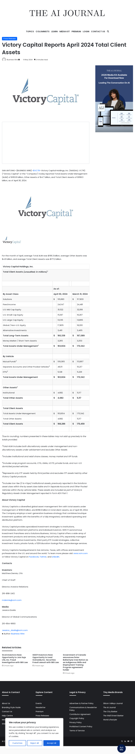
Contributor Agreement (80, 714)
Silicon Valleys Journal (113, 703)
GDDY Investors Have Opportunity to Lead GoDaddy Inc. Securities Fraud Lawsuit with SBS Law (45, 659)
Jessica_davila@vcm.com (15, 630)
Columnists (42, 31)
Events (39, 703)
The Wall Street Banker (113, 715)
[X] (122, 741)
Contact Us (98, 31)
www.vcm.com (80, 553)
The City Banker (110, 711)
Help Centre (7, 715)
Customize (17, 743)
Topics (30, 31)
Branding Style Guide (11, 707)
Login (86, 31)
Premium (76, 31)
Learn (54, 31)
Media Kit (64, 31)
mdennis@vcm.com (11, 600)
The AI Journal (109, 707)
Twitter (43, 556)
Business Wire (12, 60)
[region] (34, 733)
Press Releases (42, 715)
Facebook (34, 556)
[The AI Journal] (67, 13)
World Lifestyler (110, 720)
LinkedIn (55, 556)
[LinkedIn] (125, 741)
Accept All (51, 743)
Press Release (9, 38)
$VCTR (36, 170)
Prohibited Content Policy (80, 726)
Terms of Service (77, 730)
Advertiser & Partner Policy (81, 703)
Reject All (34, 743)
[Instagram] (131, 741)
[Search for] (108, 31)
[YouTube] (128, 741)
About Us (6, 703)
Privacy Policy (75, 722)
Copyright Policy (76, 718)
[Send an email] (19, 60)
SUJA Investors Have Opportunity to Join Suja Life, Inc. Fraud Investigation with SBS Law (15, 659)
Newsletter (40, 707)
